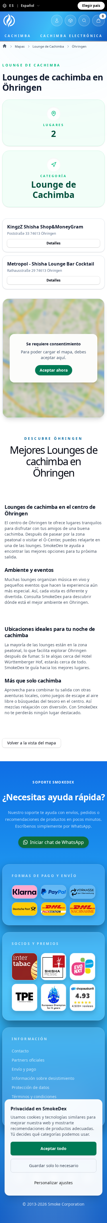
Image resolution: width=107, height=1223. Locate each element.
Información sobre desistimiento (43, 1078)
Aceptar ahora (54, 370)
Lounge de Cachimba (48, 46)
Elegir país (91, 5)
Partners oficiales (28, 1060)
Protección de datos (30, 1087)
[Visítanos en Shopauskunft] (82, 997)
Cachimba (18, 36)
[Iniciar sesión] (56, 20)
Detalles (53, 243)
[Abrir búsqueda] (84, 20)
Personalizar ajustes (53, 1182)
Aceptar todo (53, 1148)
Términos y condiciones (34, 1096)
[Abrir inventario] (70, 20)
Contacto (20, 1051)
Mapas (20, 46)
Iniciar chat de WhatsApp (57, 842)
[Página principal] (9, 20)
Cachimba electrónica (71, 36)
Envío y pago (24, 1069)
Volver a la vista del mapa (31, 743)
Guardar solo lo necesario (53, 1165)
